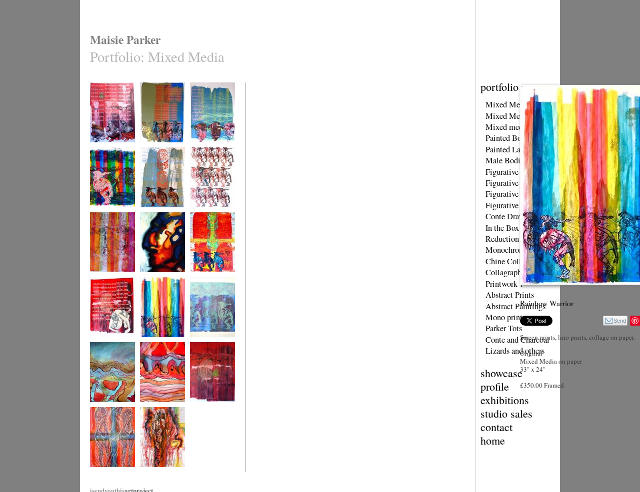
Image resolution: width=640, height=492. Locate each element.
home (492, 440)
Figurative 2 (505, 182)
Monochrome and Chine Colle (514, 255)
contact (496, 427)
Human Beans (206, 408)
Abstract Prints (510, 294)
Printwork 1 (505, 283)
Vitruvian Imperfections (106, 282)
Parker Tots (504, 328)
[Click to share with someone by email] (615, 321)
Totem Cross (205, 278)
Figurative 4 (505, 205)
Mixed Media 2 (511, 115)
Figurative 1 (505, 171)
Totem (147, 213)
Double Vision (107, 213)
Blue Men (201, 343)
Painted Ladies (510, 149)
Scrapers (200, 148)
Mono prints (506, 317)
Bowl (96, 408)
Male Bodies (506, 160)
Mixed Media (508, 104)
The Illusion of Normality (157, 477)
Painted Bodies (510, 137)
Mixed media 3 (510, 126)
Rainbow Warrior (160, 343)
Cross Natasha (107, 473)
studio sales (506, 413)
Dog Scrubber (106, 343)
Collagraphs (505, 272)
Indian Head (154, 278)
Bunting (149, 408)
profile (494, 386)
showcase (501, 373)
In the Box (502, 227)
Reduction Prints (513, 238)
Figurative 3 (505, 193)
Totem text (152, 148)
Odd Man (201, 213)
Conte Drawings (512, 216)
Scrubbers (102, 148)
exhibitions (504, 400)
